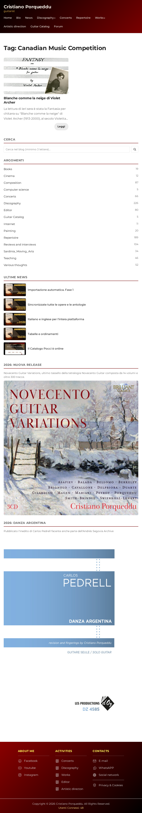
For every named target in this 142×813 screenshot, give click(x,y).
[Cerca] (134, 149)
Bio (18, 17)
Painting (10, 231)
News (29, 17)
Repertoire (83, 17)
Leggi (61, 126)
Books (8, 169)
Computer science (16, 189)
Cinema (9, 176)
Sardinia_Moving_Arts (19, 251)
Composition (12, 182)
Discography (45, 17)
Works (99, 17)
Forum (58, 26)
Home (8, 17)
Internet (9, 224)
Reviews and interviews (20, 244)
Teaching (10, 258)
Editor (8, 210)
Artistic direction (15, 26)
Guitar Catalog (40, 26)
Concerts (66, 17)
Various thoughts (15, 265)
